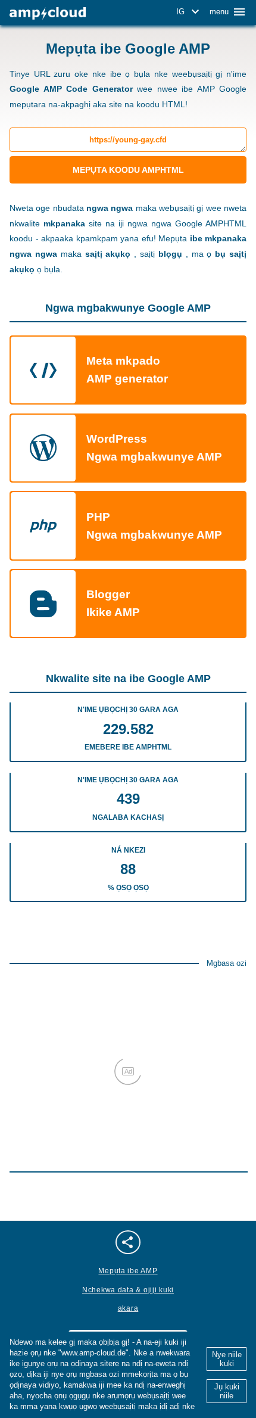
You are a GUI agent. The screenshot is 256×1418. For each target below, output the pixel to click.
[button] (189, 12)
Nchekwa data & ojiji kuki (128, 1290)
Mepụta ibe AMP (127, 1271)
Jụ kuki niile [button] (226, 1391)
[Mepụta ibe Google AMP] (48, 13)
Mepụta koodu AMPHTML (128, 170)
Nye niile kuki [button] (227, 1359)
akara (128, 1308)
